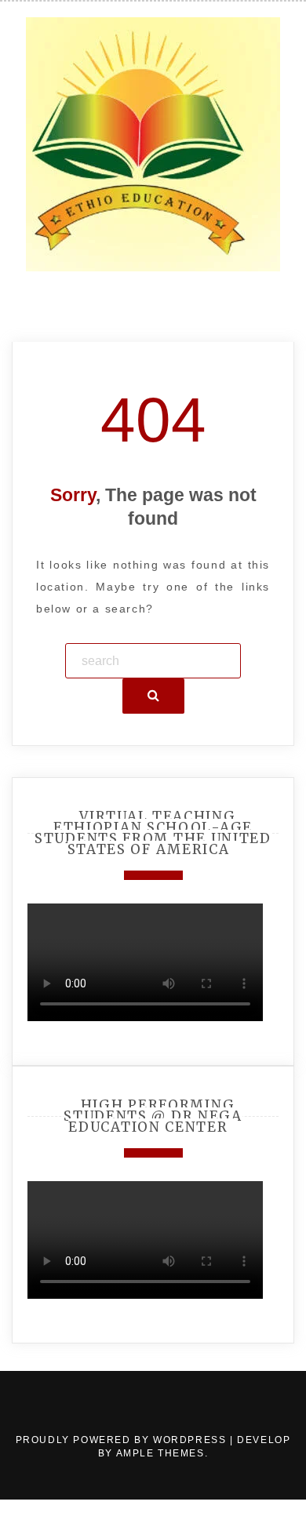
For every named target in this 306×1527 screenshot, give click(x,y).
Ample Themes (160, 1453)
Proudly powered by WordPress (123, 1439)
